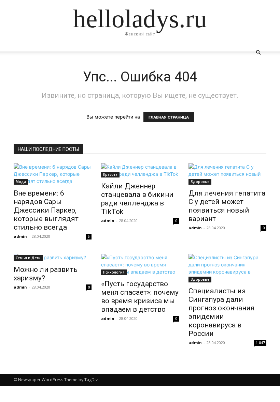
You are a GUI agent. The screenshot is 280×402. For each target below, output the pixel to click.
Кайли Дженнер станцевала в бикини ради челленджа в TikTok (137, 199)
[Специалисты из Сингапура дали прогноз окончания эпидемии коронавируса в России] (227, 268)
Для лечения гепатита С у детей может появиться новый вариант (226, 206)
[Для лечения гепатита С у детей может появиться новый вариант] (227, 174)
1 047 (260, 342)
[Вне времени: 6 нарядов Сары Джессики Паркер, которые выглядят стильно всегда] (53, 174)
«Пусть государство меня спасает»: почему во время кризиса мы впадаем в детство (140, 296)
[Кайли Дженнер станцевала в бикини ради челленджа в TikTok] (140, 170)
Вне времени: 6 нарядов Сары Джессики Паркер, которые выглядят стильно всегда (46, 210)
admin (20, 236)
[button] (258, 52)
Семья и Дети (28, 258)
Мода (21, 181)
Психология (114, 272)
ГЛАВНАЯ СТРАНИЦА (169, 117)
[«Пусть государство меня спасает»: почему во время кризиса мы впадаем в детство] (140, 264)
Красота (110, 174)
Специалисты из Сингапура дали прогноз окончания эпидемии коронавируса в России (221, 312)
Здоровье (200, 181)
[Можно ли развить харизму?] (53, 257)
